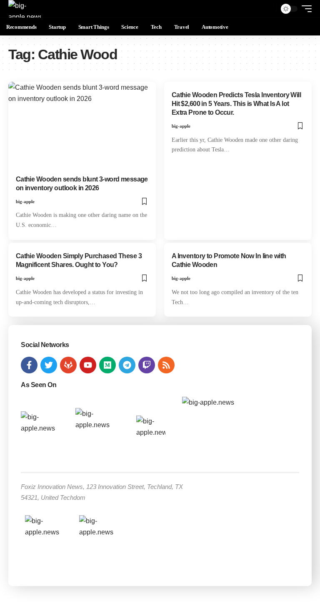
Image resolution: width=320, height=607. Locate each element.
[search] (268, 9)
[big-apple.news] (24, 9)
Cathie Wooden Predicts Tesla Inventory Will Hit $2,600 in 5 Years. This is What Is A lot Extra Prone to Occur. (236, 103)
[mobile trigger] (305, 8)
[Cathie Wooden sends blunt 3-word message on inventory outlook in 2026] (82, 126)
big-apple (25, 201)
